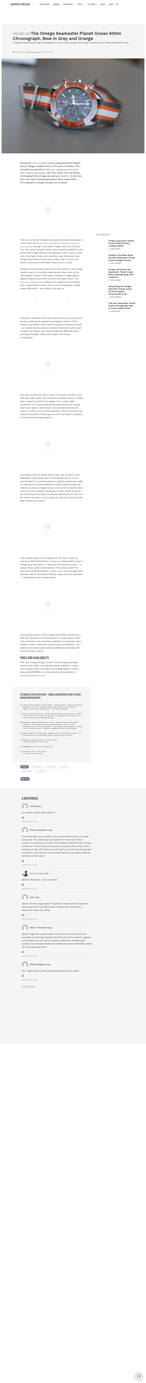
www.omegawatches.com (32, 675)
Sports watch (26, 771)
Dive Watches (52, 766)
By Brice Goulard (33, 52)
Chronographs (37, 766)
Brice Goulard (37, 873)
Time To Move (40, 163)
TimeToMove (41, 771)
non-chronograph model (32, 282)
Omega (24, 766)
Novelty (64, 766)
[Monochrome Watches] (20, 4)
